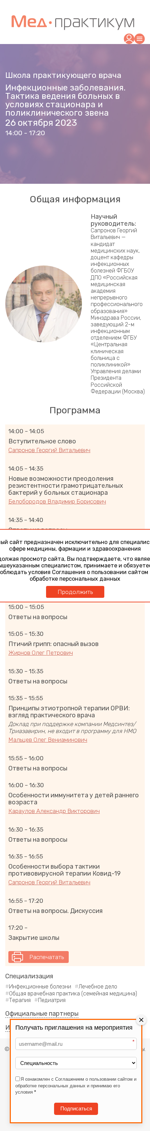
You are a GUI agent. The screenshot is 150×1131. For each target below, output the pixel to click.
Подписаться (76, 1108)
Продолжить (75, 591)
